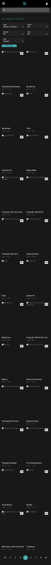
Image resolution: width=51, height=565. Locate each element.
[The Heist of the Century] (13, 67)
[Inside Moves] (13, 486)
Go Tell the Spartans (34, 463)
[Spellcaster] (13, 109)
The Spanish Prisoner (10, 421)
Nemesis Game (32, 421)
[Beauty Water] (37, 151)
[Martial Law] (13, 318)
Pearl (4, 296)
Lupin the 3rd (7, 170)
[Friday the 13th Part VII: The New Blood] (37, 318)
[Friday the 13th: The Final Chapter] (13, 193)
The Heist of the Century (11, 87)
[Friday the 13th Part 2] (13, 235)
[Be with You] (37, 67)
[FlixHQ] (25, 3)
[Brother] (37, 486)
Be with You (30, 87)
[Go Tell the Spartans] (37, 444)
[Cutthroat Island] (37, 235)
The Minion (30, 547)
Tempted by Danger (9, 463)
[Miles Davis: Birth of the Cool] (13, 527)
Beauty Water (31, 170)
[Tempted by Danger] (13, 444)
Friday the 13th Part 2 (10, 254)
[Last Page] (46, 557)
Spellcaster (6, 128)
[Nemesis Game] (37, 402)
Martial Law (6, 337)
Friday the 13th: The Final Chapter (14, 212)
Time (28, 128)
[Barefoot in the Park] (37, 360)
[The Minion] (37, 527)
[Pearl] (13, 276)
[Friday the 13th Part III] (37, 193)
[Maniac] (13, 360)
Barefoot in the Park (34, 379)
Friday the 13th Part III (34, 212)
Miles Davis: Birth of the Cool (13, 547)
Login (46, 3)
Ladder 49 (30, 296)
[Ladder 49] (37, 276)
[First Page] (5, 557)
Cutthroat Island (32, 254)
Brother (29, 505)
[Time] (37, 109)
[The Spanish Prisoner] (13, 402)
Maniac (4, 379)
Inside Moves (7, 505)
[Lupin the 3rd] (13, 151)
